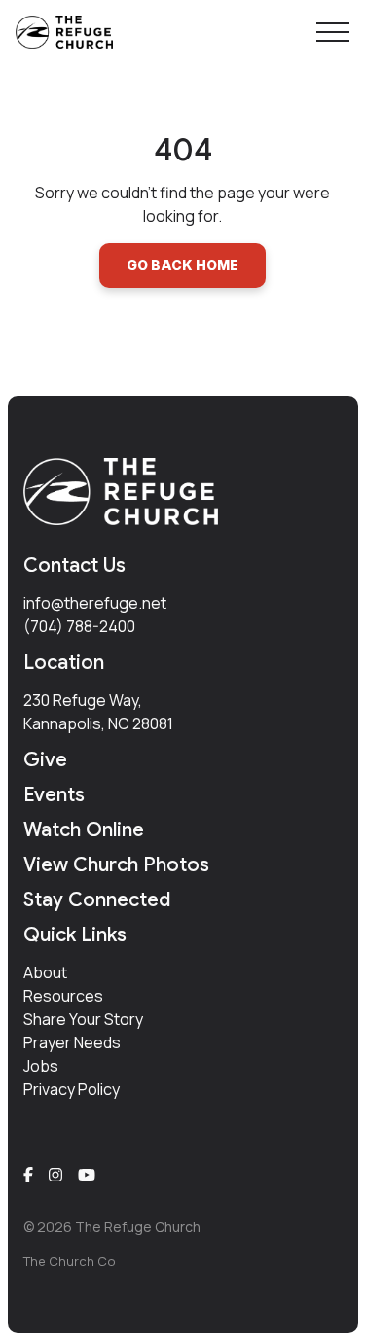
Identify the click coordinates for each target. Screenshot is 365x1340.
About (45, 972)
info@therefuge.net (94, 603)
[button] (332, 32)
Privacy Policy (71, 1089)
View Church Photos (116, 865)
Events (54, 795)
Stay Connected (96, 900)
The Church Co (69, 1261)
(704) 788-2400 (79, 626)
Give (45, 760)
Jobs (40, 1065)
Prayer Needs (72, 1042)
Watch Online (83, 830)
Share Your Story (83, 1019)
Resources (63, 995)
